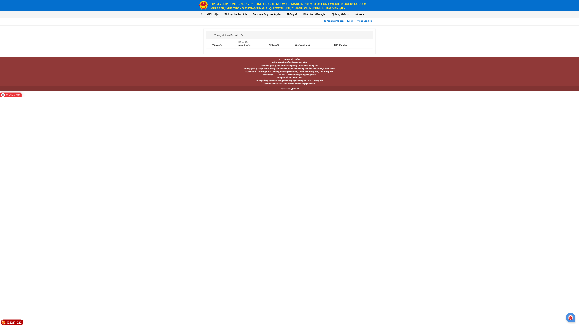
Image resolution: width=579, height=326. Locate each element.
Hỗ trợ (359, 14)
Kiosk (350, 20)
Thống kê (292, 14)
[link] (12, 322)
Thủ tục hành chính (236, 14)
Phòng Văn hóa (364, 20)
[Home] (201, 14)
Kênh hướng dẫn (334, 20)
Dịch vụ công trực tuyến (267, 14)
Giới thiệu (212, 14)
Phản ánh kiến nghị (314, 14)
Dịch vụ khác (339, 14)
